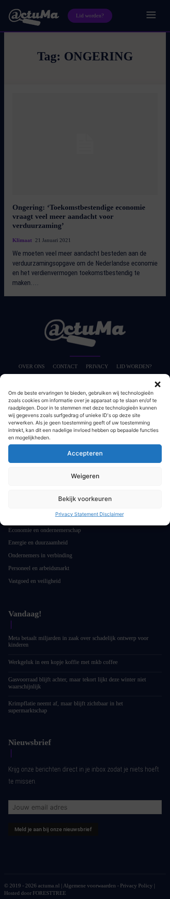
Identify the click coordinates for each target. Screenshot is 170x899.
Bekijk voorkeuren (85, 499)
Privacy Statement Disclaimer (89, 514)
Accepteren (85, 453)
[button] (157, 384)
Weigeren (85, 476)
